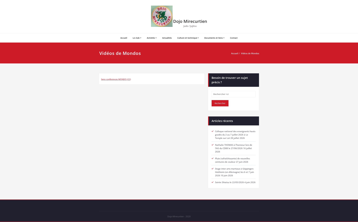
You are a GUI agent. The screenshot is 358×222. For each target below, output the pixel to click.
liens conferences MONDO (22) (116, 79)
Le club (136, 38)
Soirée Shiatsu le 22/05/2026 (229, 182)
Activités (151, 38)
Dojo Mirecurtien (190, 21)
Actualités (167, 38)
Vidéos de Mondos (250, 53)
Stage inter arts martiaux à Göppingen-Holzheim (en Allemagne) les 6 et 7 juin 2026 (234, 172)
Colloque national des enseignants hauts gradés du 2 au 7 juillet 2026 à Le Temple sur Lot (235, 134)
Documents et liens (213, 38)
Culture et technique (187, 38)
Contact (234, 38)
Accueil (123, 38)
